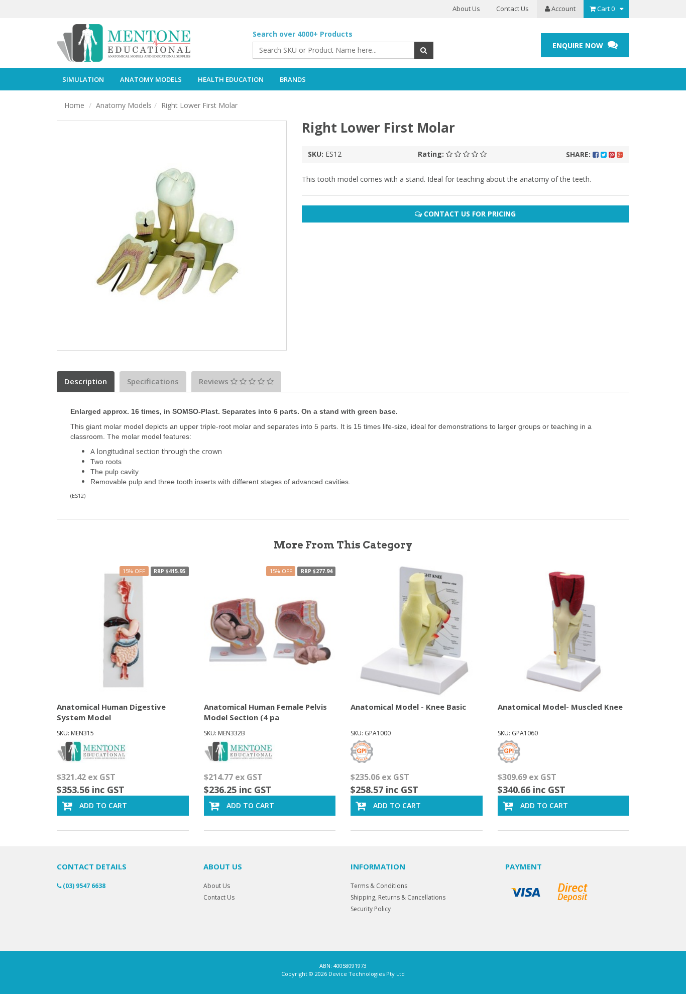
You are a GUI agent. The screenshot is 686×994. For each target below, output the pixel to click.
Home (74, 105)
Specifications (153, 381)
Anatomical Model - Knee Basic (408, 707)
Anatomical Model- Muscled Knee (560, 707)
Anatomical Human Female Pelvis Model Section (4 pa (265, 712)
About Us (466, 8)
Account (563, 8)
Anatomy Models (124, 105)
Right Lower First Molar (199, 105)
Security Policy (371, 909)
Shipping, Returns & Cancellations (398, 897)
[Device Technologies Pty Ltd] (147, 43)
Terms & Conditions (379, 885)
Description (85, 381)
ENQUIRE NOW (578, 45)
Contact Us (512, 8)
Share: (579, 154)
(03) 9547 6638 (83, 885)
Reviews (215, 381)
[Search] (423, 50)
